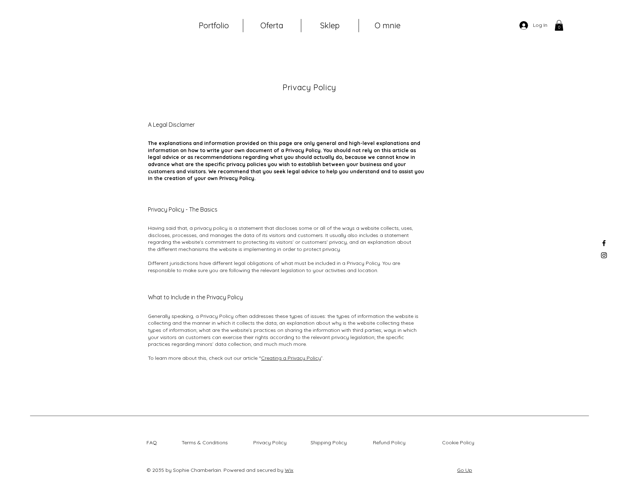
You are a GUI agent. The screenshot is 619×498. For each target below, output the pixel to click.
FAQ (153, 442)
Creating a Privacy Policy (291, 358)
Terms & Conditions (206, 442)
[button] (559, 25)
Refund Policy (390, 442)
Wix (289, 470)
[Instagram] (604, 255)
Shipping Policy (330, 442)
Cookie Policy (459, 442)
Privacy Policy (271, 442)
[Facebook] (604, 243)
